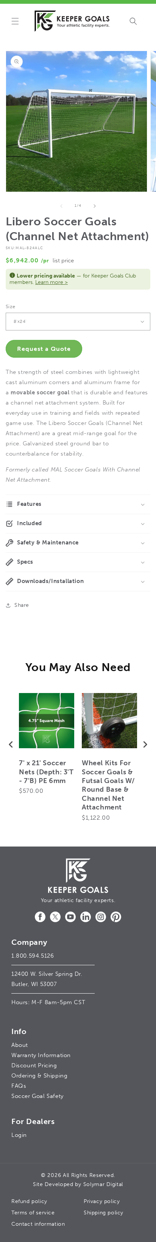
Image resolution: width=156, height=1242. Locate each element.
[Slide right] (94, 206)
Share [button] (21, 605)
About (19, 1045)
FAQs (18, 1085)
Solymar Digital (103, 1184)
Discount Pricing (34, 1065)
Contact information (38, 1224)
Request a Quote (44, 348)
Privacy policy (102, 1201)
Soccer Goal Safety (37, 1096)
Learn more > (51, 282)
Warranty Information (41, 1055)
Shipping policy (103, 1212)
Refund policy (29, 1201)
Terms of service (33, 1212)
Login (19, 1135)
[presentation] (11, 744)
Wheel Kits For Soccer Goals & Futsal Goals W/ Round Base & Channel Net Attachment (108, 785)
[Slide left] (61, 206)
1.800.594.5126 (32, 955)
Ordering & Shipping (39, 1075)
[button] (15, 21)
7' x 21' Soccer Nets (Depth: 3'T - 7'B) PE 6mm (46, 772)
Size (11, 306)
